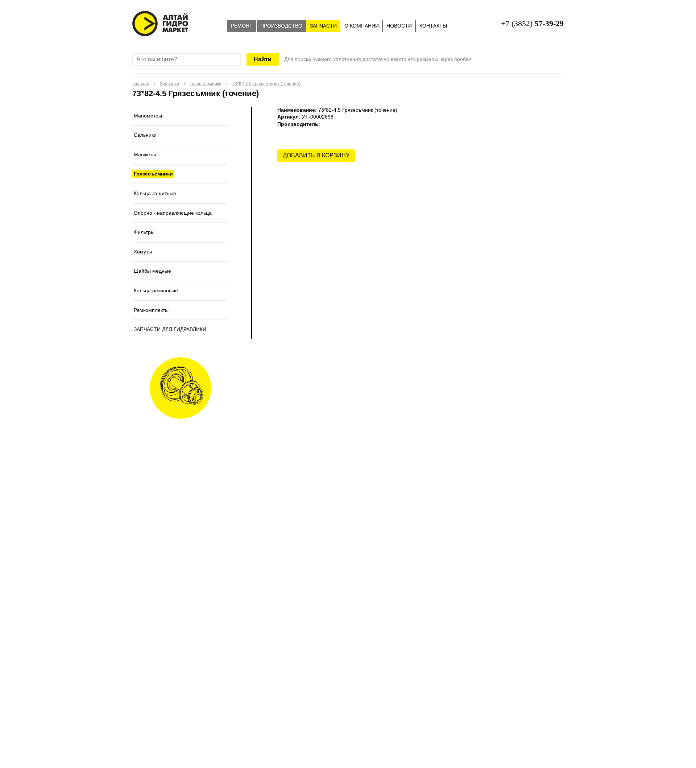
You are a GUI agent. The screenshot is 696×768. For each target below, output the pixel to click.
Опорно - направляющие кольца (173, 213)
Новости (399, 26)
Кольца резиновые (156, 290)
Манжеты (145, 154)
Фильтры (144, 232)
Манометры (148, 116)
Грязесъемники (153, 174)
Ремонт (242, 26)
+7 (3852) (532, 23)
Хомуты (143, 252)
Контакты (433, 26)
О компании (361, 26)
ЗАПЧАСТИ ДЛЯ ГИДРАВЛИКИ (170, 329)
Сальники (145, 135)
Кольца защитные (155, 193)
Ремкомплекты (151, 310)
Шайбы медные (152, 271)
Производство (281, 26)
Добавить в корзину (316, 155)
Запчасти (323, 26)
